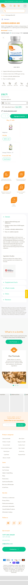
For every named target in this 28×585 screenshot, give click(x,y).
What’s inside (9, 288)
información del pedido (8, 506)
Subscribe (20, 425)
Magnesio (4, 132)
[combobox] (14, 11)
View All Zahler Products (8, 509)
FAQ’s (7, 294)
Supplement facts (11, 282)
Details (7, 217)
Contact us (13, 549)
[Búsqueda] (5, 11)
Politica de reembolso (8, 503)
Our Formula (13, 342)
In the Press (5, 487)
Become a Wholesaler (8, 484)
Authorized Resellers (7, 481)
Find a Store (5, 478)
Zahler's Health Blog (7, 473)
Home (2, 15)
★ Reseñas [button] (26, 294)
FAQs (3, 476)
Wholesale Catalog (7, 512)
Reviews (8, 300)
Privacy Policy (5, 500)
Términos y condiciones (8, 497)
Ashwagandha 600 (10, 15)
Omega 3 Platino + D (7, 152)
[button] (25, 5)
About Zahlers (6, 467)
